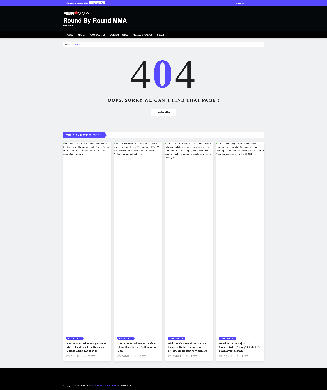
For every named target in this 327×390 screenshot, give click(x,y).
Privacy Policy (143, 35)
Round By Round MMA (95, 20)
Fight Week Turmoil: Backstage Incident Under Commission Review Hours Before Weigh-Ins (187, 347)
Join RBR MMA (119, 35)
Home (69, 35)
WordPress (97, 385)
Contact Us (98, 35)
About (82, 35)
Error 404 (77, 44)
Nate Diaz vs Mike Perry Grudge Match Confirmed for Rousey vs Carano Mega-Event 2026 (86, 347)
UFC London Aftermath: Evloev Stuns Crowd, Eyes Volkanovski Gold (136, 347)
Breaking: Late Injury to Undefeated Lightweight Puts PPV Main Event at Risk (239, 347)
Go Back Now (164, 112)
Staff (161, 35)
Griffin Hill (75, 356)
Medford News (110, 385)
